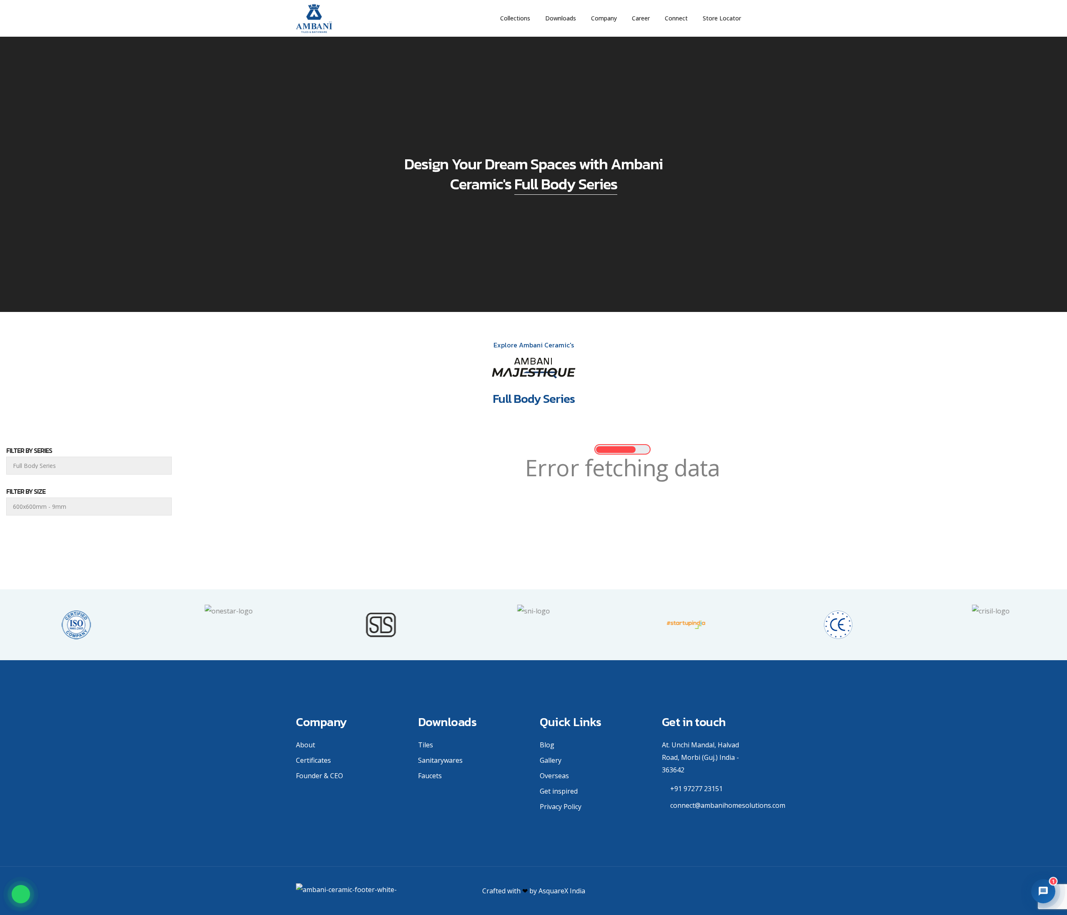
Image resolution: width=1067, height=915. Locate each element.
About (305, 744)
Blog (547, 744)
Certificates (313, 760)
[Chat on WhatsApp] (21, 894)
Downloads (560, 18)
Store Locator (722, 18)
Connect (676, 18)
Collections (515, 18)
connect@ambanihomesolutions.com (727, 805)
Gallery (550, 760)
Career (641, 18)
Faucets (430, 775)
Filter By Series (29, 450)
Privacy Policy (560, 806)
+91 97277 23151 (696, 788)
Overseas (554, 775)
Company (604, 18)
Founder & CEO (319, 775)
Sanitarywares (440, 760)
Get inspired (559, 791)
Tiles (425, 744)
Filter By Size (25, 491)
